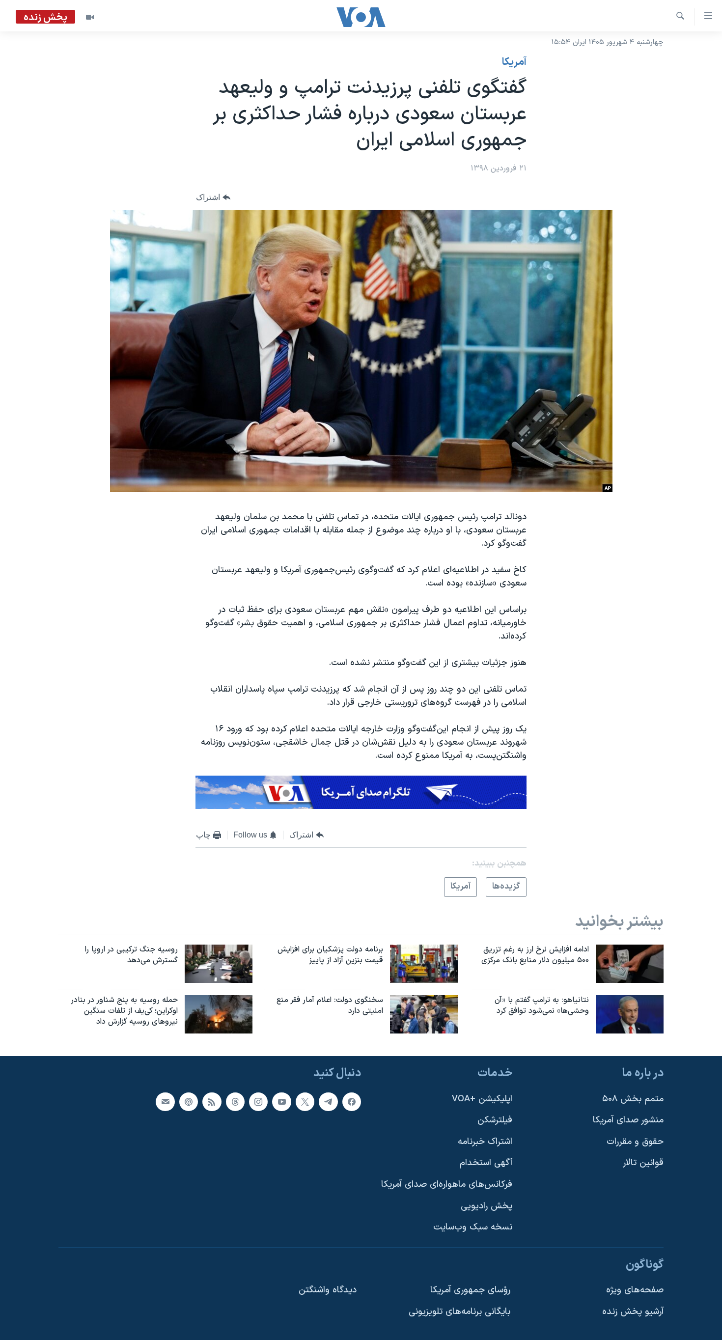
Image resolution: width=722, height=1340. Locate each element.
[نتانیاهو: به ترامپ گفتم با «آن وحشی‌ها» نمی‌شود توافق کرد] (630, 1014)
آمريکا (514, 62)
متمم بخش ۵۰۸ (633, 1098)
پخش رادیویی (486, 1205)
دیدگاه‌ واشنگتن (328, 1290)
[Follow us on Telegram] (328, 1101)
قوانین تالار (643, 1163)
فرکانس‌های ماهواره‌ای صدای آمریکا (446, 1184)
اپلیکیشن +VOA (482, 1098)
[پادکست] (188, 1101)
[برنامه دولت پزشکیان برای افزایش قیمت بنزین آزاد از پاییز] (424, 964)
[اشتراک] (165, 1101)
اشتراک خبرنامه (485, 1141)
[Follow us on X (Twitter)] (305, 1101)
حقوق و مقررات (635, 1141)
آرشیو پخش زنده (633, 1311)
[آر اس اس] (211, 1101)
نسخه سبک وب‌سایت (472, 1227)
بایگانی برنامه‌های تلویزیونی (459, 1311)
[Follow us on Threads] (235, 1101)
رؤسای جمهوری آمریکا (470, 1290)
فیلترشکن (494, 1120)
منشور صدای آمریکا (628, 1120)
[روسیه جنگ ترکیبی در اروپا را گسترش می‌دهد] (218, 964)
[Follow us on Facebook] (351, 1101)
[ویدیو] (90, 17)
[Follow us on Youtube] (281, 1101)
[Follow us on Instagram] (258, 1101)
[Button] (213, 197)
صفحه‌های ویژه (635, 1290)
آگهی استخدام (486, 1163)
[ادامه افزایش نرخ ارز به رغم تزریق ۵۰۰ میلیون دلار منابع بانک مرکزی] (630, 964)
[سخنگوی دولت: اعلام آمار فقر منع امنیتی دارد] (424, 1014)
